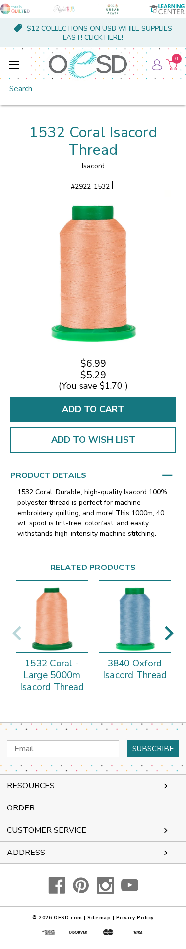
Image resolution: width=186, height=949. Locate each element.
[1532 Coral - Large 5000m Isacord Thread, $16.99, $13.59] (52, 616)
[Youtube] (129, 885)
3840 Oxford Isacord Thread (135, 670)
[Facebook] (56, 885)
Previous (16, 633)
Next (169, 633)
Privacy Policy (135, 917)
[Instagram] (105, 885)
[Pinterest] (81, 885)
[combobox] (93, 89)
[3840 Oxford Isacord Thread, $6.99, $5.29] (135, 616)
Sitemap (99, 917)
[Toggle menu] (13, 64)
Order (21, 808)
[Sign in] (156, 64)
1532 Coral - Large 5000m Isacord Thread (52, 675)
